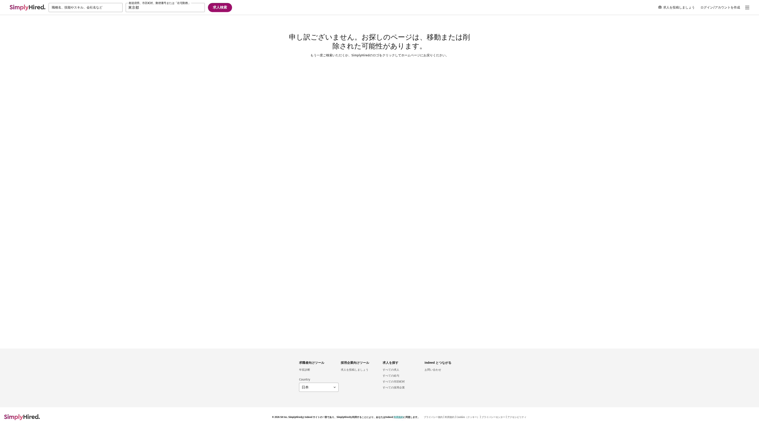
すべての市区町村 (394, 381)
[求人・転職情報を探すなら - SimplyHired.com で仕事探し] (27, 7)
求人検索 (220, 7)
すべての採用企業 (394, 387)
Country (304, 379)
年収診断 (304, 369)
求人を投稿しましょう (679, 7)
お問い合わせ (433, 369)
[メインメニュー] (747, 7)
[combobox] (86, 7)
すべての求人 (391, 369)
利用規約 (398, 417)
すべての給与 (391, 375)
